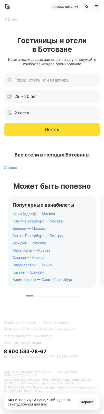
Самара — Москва (29, 257)
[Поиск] (86, 6)
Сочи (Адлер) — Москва (34, 214)
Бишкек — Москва (29, 228)
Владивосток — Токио (32, 265)
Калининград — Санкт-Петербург (43, 279)
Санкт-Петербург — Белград (38, 235)
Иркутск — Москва (29, 243)
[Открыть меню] (96, 6)
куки (41, 399)
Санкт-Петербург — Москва (38, 221)
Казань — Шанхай (28, 272)
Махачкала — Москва (31, 250)
